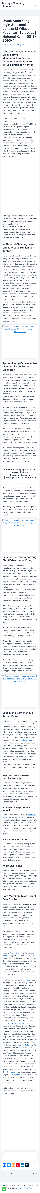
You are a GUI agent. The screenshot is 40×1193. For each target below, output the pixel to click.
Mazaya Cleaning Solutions (13, 5)
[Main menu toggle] (35, 4)
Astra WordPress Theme (25, 1188)
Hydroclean (11, 1072)
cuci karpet (6, 724)
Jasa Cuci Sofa (23, 1045)
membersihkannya (27, 740)
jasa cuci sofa (26, 980)
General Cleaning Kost (16, 1023)
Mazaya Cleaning (15, 953)
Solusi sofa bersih (15, 1075)
